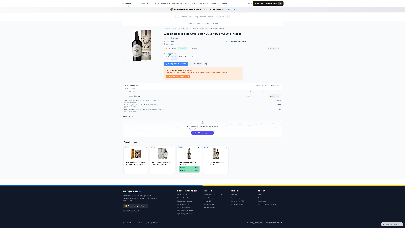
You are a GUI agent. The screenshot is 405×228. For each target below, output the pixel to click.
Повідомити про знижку (177, 64)
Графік (207, 23)
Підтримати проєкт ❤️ (131, 210)
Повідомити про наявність (178, 76)
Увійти (250, 3)
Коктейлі (234, 195)
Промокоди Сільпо (184, 204)
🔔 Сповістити (274, 96)
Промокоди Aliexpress (185, 210)
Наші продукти (263, 201)
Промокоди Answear (184, 214)
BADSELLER (130, 191)
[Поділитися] (206, 64)
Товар (189, 23)
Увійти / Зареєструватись (202, 133)
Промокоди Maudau (184, 201)
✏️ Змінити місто (274, 85)
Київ (171, 44)
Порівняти (197, 64)
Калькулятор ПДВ (237, 201)
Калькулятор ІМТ (237, 204)
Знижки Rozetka (183, 198)
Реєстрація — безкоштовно (269, 3)
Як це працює (263, 198)
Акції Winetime (209, 207)
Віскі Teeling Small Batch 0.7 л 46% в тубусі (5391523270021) (143, 109)
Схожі (215, 23)
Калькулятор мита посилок (241, 198)
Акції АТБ (207, 201)
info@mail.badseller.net (274, 223)
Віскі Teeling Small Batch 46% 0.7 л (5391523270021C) (141, 100)
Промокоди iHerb (183, 207)
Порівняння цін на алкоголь (214, 195)
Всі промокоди (182, 195)
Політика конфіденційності (267, 204)
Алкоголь (168, 29)
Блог (259, 195)
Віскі (175, 29)
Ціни (198, 23)
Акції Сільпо (208, 198)
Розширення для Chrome (137, 206)
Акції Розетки (209, 204)
